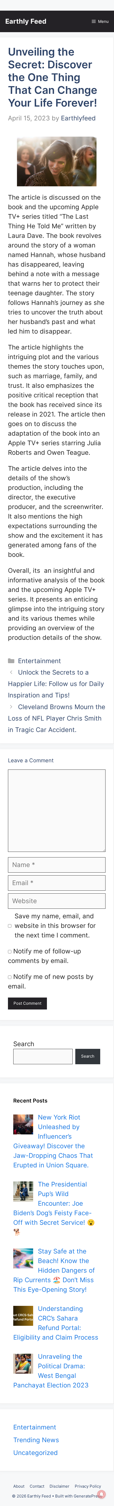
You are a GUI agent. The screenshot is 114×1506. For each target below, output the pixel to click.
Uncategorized (35, 1453)
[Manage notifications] (101, 1494)
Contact (37, 1486)
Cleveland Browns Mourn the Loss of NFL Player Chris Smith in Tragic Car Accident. (56, 718)
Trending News (36, 1440)
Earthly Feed (25, 21)
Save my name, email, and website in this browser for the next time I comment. (55, 925)
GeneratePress (88, 1496)
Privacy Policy (88, 1486)
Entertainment (39, 661)
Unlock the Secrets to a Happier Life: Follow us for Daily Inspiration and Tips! (56, 683)
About (18, 1486)
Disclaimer (59, 1486)
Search (23, 1044)
